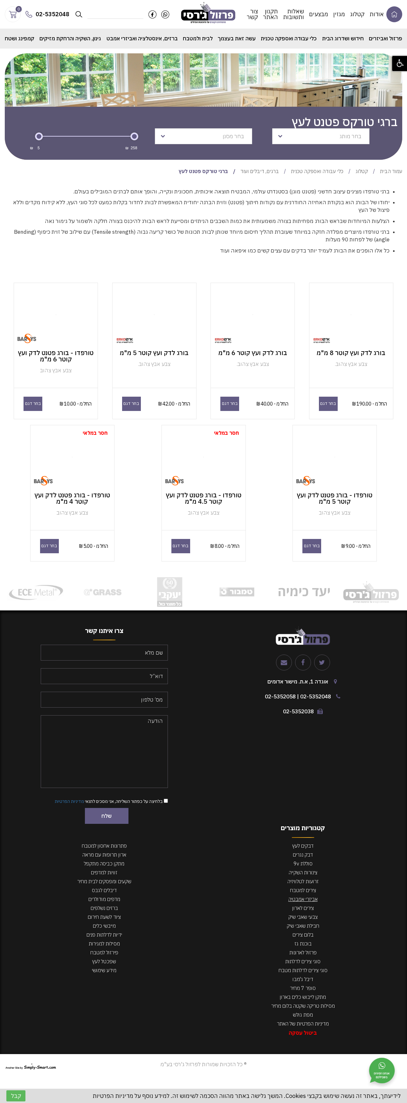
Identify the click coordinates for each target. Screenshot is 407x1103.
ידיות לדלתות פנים (104, 934)
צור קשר (252, 14)
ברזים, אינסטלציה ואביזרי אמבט (142, 38)
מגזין (339, 14)
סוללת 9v (303, 863)
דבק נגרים (303, 854)
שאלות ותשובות (293, 14)
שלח (106, 815)
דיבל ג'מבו (303, 979)
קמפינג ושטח (19, 38)
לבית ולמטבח (198, 38)
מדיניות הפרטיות (69, 801)
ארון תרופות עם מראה (104, 854)
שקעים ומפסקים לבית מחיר (104, 881)
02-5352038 (298, 711)
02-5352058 (280, 696)
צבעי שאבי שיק (303, 917)
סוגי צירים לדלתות (303, 961)
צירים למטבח (303, 890)
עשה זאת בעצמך (237, 38)
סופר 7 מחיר (303, 988)
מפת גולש (303, 1015)
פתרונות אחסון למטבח (104, 846)
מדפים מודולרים (104, 899)
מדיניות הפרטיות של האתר (303, 1023)
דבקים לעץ (303, 846)
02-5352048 (315, 696)
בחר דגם (328, 403)
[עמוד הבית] (208, 12)
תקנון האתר (270, 14)
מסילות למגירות (104, 943)
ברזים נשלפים (104, 908)
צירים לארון (303, 908)
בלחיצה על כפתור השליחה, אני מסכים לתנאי (109, 801)
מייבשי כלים (104, 926)
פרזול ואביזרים (385, 38)
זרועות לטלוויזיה (303, 881)
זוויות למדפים (104, 872)
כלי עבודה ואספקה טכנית (289, 38)
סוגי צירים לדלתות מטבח (303, 970)
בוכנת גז (303, 943)
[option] (371, 592)
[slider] (39, 136)
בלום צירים (303, 934)
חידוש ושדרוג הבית (343, 38)
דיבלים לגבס (104, 890)
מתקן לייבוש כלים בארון (303, 997)
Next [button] (8, 592)
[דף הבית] (394, 14)
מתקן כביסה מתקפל (104, 863)
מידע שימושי (104, 970)
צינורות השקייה (303, 872)
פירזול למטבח (104, 952)
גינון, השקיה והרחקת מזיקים (70, 38)
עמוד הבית (391, 171)
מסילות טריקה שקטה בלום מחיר (303, 1006)
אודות (376, 14)
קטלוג (357, 14)
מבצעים (318, 14)
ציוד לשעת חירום (104, 917)
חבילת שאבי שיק (303, 926)
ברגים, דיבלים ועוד (259, 171)
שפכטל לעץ (104, 961)
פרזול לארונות (303, 952)
